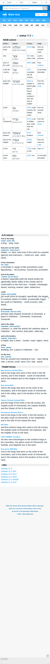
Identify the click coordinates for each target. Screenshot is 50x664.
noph (39, 145)
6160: (29, 81)
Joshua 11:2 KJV (9, 482)
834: (28, 56)
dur (43, 148)
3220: (29, 155)
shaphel (40, 135)
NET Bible (4, 425)
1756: (29, 148)
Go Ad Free (4, 659)
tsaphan (41, 65)
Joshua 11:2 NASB (9, 479)
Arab (39, 86)
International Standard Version (12, 412)
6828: (29, 63)
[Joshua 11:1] (3, 303)
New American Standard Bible (11, 370)
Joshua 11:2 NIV (8, 471)
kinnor (40, 124)
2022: (29, 70)
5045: (29, 107)
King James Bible (7, 385)
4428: (29, 47)
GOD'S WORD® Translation (10, 437)
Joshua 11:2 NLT (9, 474)
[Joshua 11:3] (47, 303)
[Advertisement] (25, 211)
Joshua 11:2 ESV (9, 477)
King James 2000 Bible (9, 449)
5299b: (29, 140)
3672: (29, 119)
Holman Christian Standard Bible (13, 400)
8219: (29, 133)
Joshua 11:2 (6, 468)
